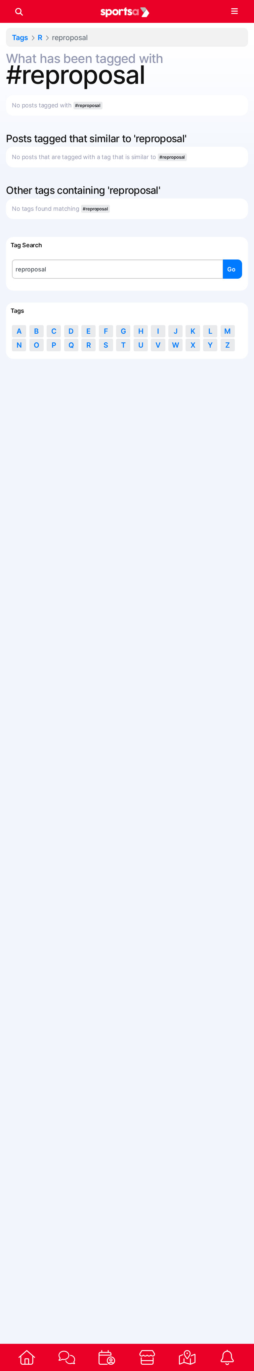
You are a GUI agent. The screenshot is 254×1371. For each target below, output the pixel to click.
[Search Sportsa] (19, 11)
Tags (20, 37)
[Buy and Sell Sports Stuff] (147, 1357)
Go (231, 269)
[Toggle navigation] (234, 11)
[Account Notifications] (227, 1357)
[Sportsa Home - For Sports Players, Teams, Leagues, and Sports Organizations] (125, 11)
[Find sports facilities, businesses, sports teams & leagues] (187, 1357)
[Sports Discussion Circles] (67, 1357)
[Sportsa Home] (27, 1357)
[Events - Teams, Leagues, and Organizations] (107, 1357)
